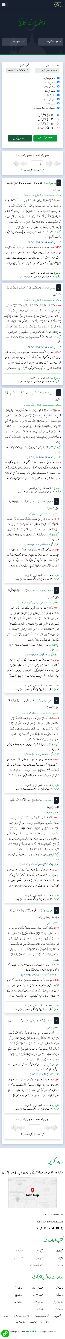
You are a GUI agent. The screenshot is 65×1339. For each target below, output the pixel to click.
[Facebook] (62, 1228)
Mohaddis (31, 1331)
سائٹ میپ (20, 1322)
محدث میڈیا (19, 1295)
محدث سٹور (59, 1288)
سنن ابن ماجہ (49, 99)
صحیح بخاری (49, 78)
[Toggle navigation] (4, 4)
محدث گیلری (59, 1309)
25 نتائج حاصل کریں (45, 120)
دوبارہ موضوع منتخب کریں (45, 138)
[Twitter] (53, 1228)
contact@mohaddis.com (49, 1222)
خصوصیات (57, 1317)
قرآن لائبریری (58, 1302)
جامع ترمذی (49, 91)
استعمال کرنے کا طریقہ (21, 1317)
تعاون (6, 1317)
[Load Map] (32, 1192)
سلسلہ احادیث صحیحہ (44, 108)
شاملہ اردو (40, 1309)
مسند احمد (50, 104)
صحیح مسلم (49, 82)
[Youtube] (57, 1228)
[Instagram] (49, 1228)
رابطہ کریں (45, 1322)
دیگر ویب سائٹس (55, 42)
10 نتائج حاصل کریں (45, 115)
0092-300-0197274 (52, 1215)
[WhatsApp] (37, 1228)
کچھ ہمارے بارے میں (41, 1317)
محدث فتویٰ (19, 1288)
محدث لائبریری (37, 1288)
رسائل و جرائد (38, 1302)
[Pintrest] (45, 1228)
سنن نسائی (50, 95)
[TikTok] (41, 1228)
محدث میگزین (38, 1295)
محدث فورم (59, 1295)
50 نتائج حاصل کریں (45, 124)
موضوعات (33, 1322)
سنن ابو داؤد (49, 87)
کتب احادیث (20, 42)
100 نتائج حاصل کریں (45, 128)
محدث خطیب (18, 1302)
